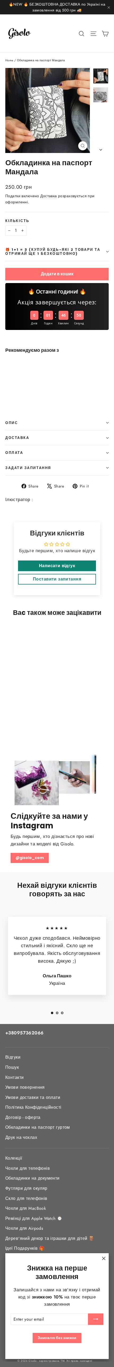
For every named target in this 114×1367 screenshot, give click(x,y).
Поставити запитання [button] (57, 579)
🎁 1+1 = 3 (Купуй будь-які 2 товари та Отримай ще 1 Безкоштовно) (52, 251)
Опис (11, 423)
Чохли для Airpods (24, 1228)
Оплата (14, 452)
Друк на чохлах (21, 1137)
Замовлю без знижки (57, 1337)
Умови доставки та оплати (32, 1097)
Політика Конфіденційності (33, 1107)
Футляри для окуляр (26, 1188)
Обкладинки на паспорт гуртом (37, 1127)
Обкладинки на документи (32, 1178)
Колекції (13, 1158)
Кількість (17, 221)
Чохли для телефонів (27, 1168)
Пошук (12, 1067)
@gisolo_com (30, 857)
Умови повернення (25, 1087)
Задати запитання (28, 468)
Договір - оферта (23, 1117)
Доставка (48, 196)
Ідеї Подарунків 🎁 (25, 1248)
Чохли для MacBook (25, 1208)
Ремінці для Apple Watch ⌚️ (34, 1218)
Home (9, 60)
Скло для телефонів (26, 1198)
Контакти (14, 1077)
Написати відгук (57, 566)
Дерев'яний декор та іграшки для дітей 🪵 (49, 1238)
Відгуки (12, 1057)
